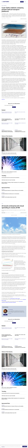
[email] (16, 21)
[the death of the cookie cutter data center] (14, 144)
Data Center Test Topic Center (15, 298)
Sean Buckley (3, 212)
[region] (14, 446)
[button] (2, 1)
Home (2, 203)
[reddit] (15, 21)
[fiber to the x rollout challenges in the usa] (14, 163)
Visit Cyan (3, 99)
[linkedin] (12, 21)
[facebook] (11, 21)
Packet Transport (4, 5)
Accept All (25, 446)
